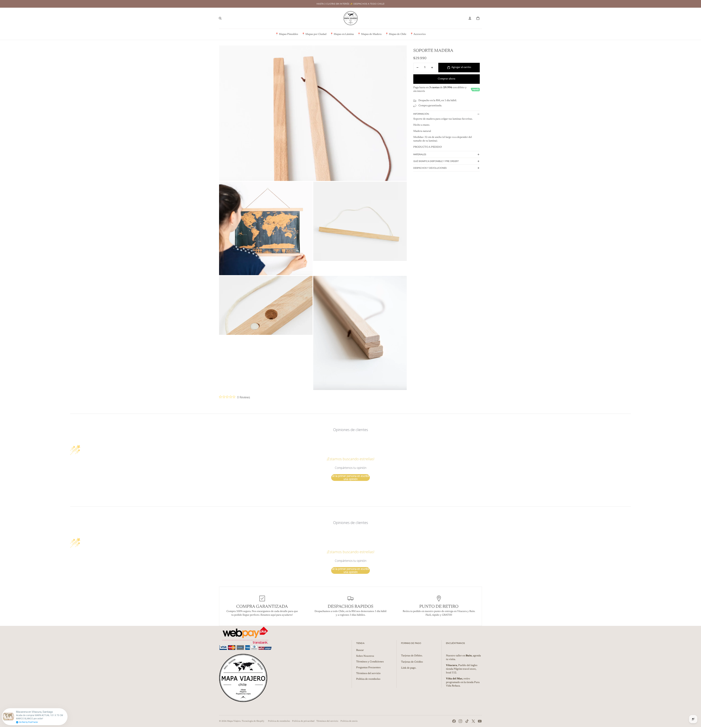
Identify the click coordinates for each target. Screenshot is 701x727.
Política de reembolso (368, 679)
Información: (421, 113)
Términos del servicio (368, 673)
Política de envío (349, 721)
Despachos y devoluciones (430, 168)
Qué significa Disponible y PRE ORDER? (436, 161)
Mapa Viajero (234, 721)
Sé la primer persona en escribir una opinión (350, 477)
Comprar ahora (446, 79)
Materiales (419, 154)
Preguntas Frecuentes (368, 667)
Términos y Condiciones (370, 662)
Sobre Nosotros (365, 656)
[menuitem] (286, 34)
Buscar (360, 650)
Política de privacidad (303, 721)
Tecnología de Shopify (253, 721)
